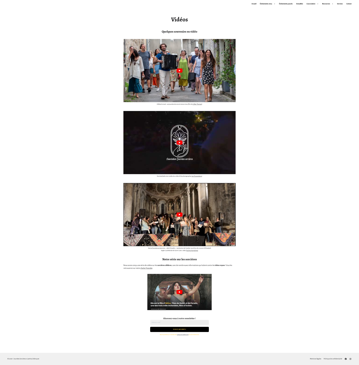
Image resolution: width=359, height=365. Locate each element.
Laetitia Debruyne (33, 359)
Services (340, 4)
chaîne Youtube (146, 268)
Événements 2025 (266, 4)
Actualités (299, 4)
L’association (311, 4)
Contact (349, 4)
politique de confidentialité (182, 334)
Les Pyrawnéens (197, 176)
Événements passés (286, 4)
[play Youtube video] (179, 70)
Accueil (254, 4)
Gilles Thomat (197, 104)
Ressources (326, 4)
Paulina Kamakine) (192, 250)
